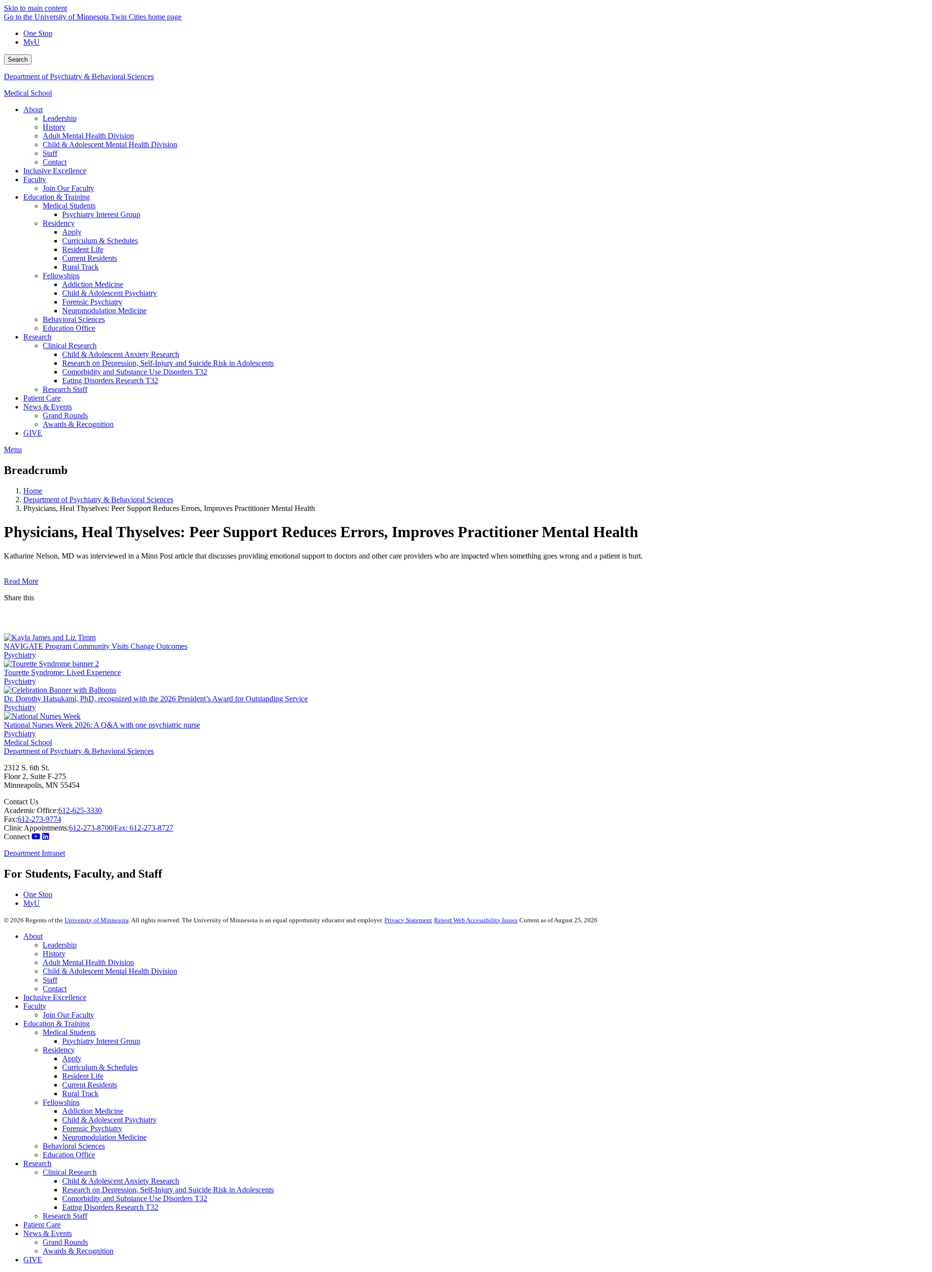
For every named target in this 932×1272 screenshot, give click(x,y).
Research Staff (65, 1216)
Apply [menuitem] (72, 232)
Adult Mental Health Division (88, 962)
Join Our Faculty (68, 1015)
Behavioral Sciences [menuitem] (74, 319)
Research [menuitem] (37, 337)
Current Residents (89, 1085)
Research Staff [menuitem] (65, 389)
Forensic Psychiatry (92, 1128)
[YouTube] (36, 836)
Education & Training (56, 1023)
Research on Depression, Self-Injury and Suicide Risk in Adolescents (168, 1190)
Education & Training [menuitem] (56, 197)
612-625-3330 (80, 810)
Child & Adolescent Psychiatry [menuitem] (109, 293)
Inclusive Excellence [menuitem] (54, 171)
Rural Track (80, 1093)
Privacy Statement (408, 920)
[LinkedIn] (466, 625)
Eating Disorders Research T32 (110, 1207)
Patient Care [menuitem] (42, 398)
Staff (50, 980)
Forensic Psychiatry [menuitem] (92, 302)
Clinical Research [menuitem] (70, 345)
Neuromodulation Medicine (104, 1137)
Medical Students (69, 1032)
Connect (17, 836)
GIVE (32, 1259)
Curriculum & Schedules (100, 1067)
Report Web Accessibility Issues (475, 920)
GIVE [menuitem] (32, 433)
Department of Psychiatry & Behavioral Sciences (79, 76)
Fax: (10, 819)
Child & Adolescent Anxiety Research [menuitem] (120, 354)
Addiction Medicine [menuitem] (92, 284)
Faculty (34, 1006)
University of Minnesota (97, 920)
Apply (72, 1058)
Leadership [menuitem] (60, 118)
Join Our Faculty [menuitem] (68, 188)
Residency (59, 1050)
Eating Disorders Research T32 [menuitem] (110, 380)
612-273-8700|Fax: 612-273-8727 (121, 828)
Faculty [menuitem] (34, 179)
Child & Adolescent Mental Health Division (110, 971)
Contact (55, 988)
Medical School (28, 93)
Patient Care (42, 1225)
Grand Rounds (65, 1242)
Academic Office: (31, 810)
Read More (21, 581)
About (33, 936)
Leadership (60, 945)
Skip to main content (35, 8)
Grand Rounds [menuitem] (65, 415)
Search (18, 59)
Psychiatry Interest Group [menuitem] (101, 214)
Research (37, 1163)
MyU (31, 42)
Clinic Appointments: (36, 828)
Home (32, 491)
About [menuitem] (33, 109)
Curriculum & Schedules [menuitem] (100, 241)
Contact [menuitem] (55, 162)
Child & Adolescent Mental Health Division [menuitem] (110, 144)
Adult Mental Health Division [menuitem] (88, 136)
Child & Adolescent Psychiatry (109, 1120)
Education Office (69, 1155)
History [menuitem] (54, 127)
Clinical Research (70, 1172)
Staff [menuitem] (50, 153)
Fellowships (61, 1102)
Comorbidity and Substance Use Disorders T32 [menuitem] (134, 372)
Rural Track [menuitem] (80, 267)
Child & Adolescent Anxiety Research (120, 1181)
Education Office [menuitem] (69, 328)
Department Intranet (34, 853)
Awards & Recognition (78, 1251)
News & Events (47, 1233)
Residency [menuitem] (59, 223)
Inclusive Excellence (54, 997)
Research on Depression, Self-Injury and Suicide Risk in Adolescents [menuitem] (168, 363)
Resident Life (82, 1076)
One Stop (37, 33)
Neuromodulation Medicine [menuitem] (104, 310)
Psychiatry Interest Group (101, 1041)
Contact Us (21, 801)
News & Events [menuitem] (47, 407)
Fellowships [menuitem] (61, 275)
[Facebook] (466, 610)
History (54, 954)
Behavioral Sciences (74, 1146)
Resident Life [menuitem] (82, 249)
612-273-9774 (39, 819)
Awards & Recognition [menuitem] (78, 424)
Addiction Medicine (92, 1111)
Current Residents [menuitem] (89, 258)
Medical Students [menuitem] (69, 206)
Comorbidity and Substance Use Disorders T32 (134, 1198)
